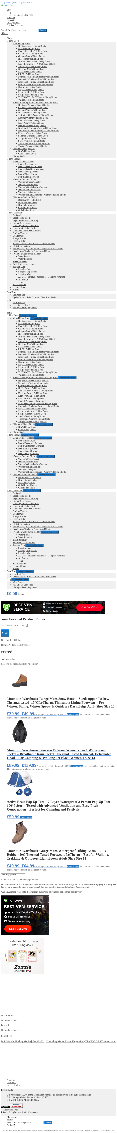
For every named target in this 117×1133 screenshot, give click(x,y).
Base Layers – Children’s (29, 200)
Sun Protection (19, 284)
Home (4, 645)
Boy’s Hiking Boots (27, 151)
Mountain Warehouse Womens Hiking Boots (38, 130)
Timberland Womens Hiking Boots (34, 143)
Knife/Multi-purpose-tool (24, 264)
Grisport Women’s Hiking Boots (32, 110)
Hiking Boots (13, 41)
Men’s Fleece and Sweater (30, 166)
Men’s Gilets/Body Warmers (31, 169)
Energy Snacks (19, 238)
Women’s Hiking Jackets (29, 189)
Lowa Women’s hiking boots (31, 123)
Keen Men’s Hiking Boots (30, 71)
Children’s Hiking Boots (24, 148)
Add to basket (26, 817)
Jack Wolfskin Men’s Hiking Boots (34, 61)
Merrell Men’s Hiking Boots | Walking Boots (38, 77)
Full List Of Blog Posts (23, 15)
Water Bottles (24, 256)
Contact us (11, 1082)
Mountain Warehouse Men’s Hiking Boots (37, 79)
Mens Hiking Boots (21, 43)
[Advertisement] (58, 994)
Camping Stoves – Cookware (26, 225)
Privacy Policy (13, 22)
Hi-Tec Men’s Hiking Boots (30, 59)
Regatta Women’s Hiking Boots (32, 133)
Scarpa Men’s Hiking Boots (30, 94)
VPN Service (19, 302)
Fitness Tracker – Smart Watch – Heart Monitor (34, 243)
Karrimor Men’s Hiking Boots (31, 69)
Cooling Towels (20, 233)
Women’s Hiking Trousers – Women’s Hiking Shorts (42, 195)
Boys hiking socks (26, 205)
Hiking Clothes (14, 159)
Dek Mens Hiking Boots (29, 48)
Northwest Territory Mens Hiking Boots (36, 82)
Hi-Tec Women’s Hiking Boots (32, 112)
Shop (9, 10)
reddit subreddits (44, 1130)
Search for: (6, 30)
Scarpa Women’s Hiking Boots (32, 138)
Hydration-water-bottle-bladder (27, 254)
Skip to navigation (9, 2)
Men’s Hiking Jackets (28, 171)
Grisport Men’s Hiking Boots (31, 56)
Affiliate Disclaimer (16, 25)
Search (43, 30)
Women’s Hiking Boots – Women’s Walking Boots (35, 102)
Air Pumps (23, 279)
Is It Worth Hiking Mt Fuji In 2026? (22, 1041)
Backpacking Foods (22, 218)
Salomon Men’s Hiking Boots (31, 92)
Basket (11, 1125)
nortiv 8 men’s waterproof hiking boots (35, 84)
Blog (9, 12)
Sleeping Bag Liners (27, 271)
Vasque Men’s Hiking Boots (31, 100)
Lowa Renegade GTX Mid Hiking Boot (36, 64)
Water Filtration (25, 259)
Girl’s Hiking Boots (27, 153)
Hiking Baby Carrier (22, 223)
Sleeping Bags (24, 269)
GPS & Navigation (21, 246)
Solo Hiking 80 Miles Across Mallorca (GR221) (28, 1097)
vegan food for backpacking (25, 220)
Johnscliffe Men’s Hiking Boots (32, 66)
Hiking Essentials (15, 212)
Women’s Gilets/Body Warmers (32, 187)
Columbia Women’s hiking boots (33, 107)
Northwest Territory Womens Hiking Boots (37, 128)
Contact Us (12, 20)
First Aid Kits (19, 241)
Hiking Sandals (19, 156)
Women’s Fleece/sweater (29, 182)
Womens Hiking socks (28, 192)
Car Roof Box (19, 295)
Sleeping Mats (24, 274)
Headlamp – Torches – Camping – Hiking (31, 251)
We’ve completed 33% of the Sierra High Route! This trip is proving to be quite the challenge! (49, 1095)
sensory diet (109, 1130)
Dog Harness (18, 236)
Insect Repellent (20, 261)
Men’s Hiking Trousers (28, 177)
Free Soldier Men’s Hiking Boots (33, 51)
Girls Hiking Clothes (27, 207)
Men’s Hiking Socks (27, 174)
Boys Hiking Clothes (27, 202)
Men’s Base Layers (27, 164)
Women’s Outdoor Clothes (25, 179)
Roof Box (11, 292)
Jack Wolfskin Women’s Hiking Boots (35, 115)
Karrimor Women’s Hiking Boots (33, 118)
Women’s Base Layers (28, 184)
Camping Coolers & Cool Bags (27, 230)
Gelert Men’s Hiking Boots (30, 53)
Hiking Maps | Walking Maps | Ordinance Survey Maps (38, 248)
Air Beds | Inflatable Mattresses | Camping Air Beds (41, 277)
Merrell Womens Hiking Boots (32, 125)
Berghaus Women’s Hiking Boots (33, 105)
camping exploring (19, 1130)
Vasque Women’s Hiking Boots (32, 146)
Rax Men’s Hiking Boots (29, 87)
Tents (20, 282)
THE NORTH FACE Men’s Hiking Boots (37, 97)
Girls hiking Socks (26, 210)
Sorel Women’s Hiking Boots (31, 141)
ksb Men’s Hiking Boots (29, 74)
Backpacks (17, 215)
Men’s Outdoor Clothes (23, 161)
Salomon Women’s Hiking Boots (33, 136)
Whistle (16, 289)
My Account (12, 1117)
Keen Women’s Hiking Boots (31, 120)
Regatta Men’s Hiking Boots (31, 89)
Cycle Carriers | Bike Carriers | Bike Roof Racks (34, 297)
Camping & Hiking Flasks (24, 228)
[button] (114, 1035)
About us (11, 17)
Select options (73, 714)
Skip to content (25, 2)
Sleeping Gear (19, 266)
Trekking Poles (19, 287)
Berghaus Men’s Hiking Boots (32, 46)
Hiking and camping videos (25, 307)
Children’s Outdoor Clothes (25, 197)
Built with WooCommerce (26, 1112)
